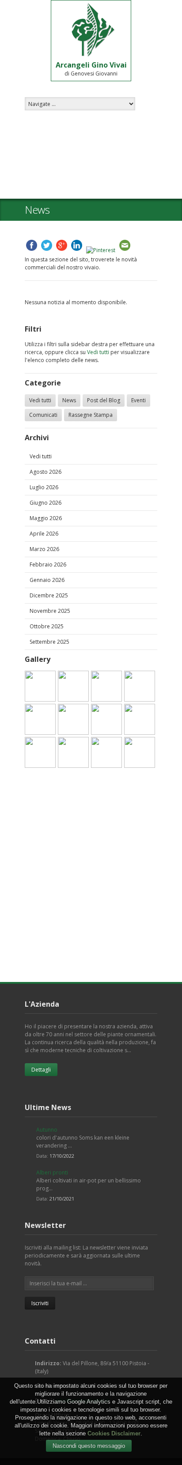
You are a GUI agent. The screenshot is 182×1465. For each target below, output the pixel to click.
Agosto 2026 (45, 472)
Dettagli (41, 1069)
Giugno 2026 (45, 502)
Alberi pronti (52, 1172)
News (69, 400)
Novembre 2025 (50, 611)
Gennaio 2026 (47, 580)
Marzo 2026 (44, 549)
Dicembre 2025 (49, 595)
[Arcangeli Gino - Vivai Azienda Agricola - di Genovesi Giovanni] (40, 686)
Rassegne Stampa (90, 415)
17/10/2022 (61, 1155)
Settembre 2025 (49, 642)
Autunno (46, 1129)
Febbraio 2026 (48, 564)
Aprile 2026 (44, 533)
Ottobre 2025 (47, 626)
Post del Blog (103, 400)
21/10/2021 (61, 1198)
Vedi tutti (98, 352)
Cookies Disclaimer (113, 1433)
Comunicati (43, 415)
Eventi (138, 400)
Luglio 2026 (44, 487)
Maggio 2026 (46, 518)
